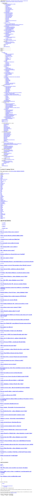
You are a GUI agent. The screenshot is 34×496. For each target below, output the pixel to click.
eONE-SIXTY (8, 7)
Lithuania (1, 195)
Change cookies (6, 494)
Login (5, 45)
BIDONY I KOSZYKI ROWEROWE (11, 114)
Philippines (1, 205)
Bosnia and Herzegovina (3, 179)
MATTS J (7, 75)
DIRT (6, 60)
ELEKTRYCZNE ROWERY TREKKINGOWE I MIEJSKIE (13, 92)
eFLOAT (7, 6)
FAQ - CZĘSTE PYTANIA (8, 39)
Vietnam (1, 218)
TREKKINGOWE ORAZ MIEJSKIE (9, 69)
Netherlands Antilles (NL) (4, 201)
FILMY (7, 38)
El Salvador (2, 184)
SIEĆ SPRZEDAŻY (7, 46)
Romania (1, 207)
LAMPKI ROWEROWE (9, 112)
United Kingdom (2, 217)
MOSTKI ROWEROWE (9, 104)
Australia (1, 176)
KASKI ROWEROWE (9, 118)
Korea (1, 194)
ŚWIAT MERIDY (6, 36)
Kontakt (3, 483)
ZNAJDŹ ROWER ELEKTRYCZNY (9, 101)
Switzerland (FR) (2, 214)
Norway (1, 204)
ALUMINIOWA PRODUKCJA (10, 27)
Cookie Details (11, 494)
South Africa (2, 211)
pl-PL (3, 164)
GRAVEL (5, 66)
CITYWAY (7, 71)
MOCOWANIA (8, 111)
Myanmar (1, 199)
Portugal (1, 206)
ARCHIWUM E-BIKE (7, 100)
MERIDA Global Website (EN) (4, 173)
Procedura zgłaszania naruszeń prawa (7, 485)
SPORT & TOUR (8, 59)
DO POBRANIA (6, 33)
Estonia (1, 185)
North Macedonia (2, 203)
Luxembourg (2, 196)
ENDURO (7, 58)
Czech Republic (2, 183)
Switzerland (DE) (2, 213)
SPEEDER (7, 64)
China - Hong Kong (3, 180)
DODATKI (7, 108)
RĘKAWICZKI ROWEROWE (10, 117)
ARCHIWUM (6, 77)
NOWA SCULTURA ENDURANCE (11, 20)
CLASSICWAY (8, 72)
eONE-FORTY (8, 89)
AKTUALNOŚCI (4, 119)
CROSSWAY (8, 70)
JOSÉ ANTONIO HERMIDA (10, 30)
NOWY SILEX (8, 22)
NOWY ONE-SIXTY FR (7, 134)
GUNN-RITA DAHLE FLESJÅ (10, 31)
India (1, 190)
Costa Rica (1, 181)
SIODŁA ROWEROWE (9, 106)
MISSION (7, 21)
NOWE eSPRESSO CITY (9, 9)
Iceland (1, 189)
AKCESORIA (6, 109)
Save (12, 495)
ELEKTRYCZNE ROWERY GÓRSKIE (10, 86)
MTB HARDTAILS (8, 54)
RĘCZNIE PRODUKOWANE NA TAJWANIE (12, 25)
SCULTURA (7, 19)
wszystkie (1, 464)
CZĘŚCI (5, 102)
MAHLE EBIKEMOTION (9, 29)
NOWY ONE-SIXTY (9, 14)
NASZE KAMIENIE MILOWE (10, 23)
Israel (1, 191)
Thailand (1, 216)
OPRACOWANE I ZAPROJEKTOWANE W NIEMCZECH (14, 24)
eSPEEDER (7, 99)
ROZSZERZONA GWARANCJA (9, 41)
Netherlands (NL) (2, 200)
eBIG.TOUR (7, 91)
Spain (1, 212)
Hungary (1, 188)
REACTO (7, 62)
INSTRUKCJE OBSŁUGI (8, 153)
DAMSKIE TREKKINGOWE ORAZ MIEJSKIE (13, 76)
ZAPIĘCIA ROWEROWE (9, 116)
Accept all (2, 494)
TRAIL (7, 57)
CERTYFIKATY (8, 34)
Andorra (1, 175)
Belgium (1, 178)
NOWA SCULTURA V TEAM (10, 42)
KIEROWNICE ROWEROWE (10, 103)
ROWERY (3, 52)
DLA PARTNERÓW (5, 120)
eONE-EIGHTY (8, 5)
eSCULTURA (8, 10)
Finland (1, 186)
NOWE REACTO (8, 43)
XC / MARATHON (8, 55)
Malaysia (1, 197)
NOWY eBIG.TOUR (9, 8)
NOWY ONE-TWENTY (9, 13)
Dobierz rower (6, 44)
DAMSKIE (7, 82)
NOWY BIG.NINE (8, 17)
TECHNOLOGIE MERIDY (10, 28)
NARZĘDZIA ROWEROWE (10, 115)
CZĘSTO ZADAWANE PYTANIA (11, 40)
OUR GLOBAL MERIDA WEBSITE (17, 171)
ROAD (7, 95)
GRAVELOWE (8, 80)
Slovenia (1, 210)
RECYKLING (8, 35)
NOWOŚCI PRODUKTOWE (8, 12)
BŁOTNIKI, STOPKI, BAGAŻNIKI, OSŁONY (13, 107)
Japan (1, 193)
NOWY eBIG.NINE (7, 127)
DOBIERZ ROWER (7, 84)
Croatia (1, 182)
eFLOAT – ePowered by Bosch (10, 93)
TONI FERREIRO (8, 32)
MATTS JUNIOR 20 (9, 74)
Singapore (1, 209)
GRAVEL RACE (8, 68)
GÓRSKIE (5, 53)
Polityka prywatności (14, 492)
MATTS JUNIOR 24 (9, 73)
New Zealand (2, 202)
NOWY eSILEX (8, 11)
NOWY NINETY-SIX (9, 16)
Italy (1, 192)
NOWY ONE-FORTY (9, 15)
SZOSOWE (7, 79)
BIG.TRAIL (7, 18)
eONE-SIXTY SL (8, 4)
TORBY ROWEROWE (9, 110)
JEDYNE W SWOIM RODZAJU (10, 37)
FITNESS (7, 81)
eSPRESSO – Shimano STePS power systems (12, 94)
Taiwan (1, 215)
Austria (1, 177)
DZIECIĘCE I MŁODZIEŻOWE (10, 83)
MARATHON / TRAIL (9, 56)
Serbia (1, 208)
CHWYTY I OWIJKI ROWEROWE (11, 105)
